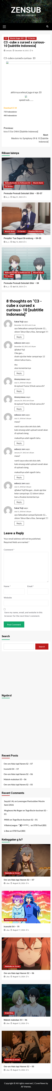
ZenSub (26, 10)
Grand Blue (9, 1013)
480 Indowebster (10, 115)
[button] (4, 26)
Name (7, 586)
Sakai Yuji (18, 321)
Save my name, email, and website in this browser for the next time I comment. (23, 614)
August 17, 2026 (19, 930)
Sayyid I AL (9, 801)
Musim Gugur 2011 (17, 38)
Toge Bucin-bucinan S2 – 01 (25, 819)
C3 (6, 38)
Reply (19, 337)
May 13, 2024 (18, 242)
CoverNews (40, 1083)
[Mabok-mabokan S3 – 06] (26, 1000)
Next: (29, 138)
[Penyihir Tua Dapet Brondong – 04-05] (26, 218)
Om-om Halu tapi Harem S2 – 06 (18, 774)
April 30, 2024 (18, 287)
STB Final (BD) (39, 825)
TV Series (31, 38)
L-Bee (6, 831)
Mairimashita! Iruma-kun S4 (15, 920)
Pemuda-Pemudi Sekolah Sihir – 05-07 (23, 193)
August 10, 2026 (19, 1070)
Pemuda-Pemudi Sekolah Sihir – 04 (21, 283)
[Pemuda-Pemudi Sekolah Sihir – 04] (26, 263)
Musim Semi (38, 183)
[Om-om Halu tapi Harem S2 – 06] (26, 953)
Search (6, 636)
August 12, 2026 (19, 1023)
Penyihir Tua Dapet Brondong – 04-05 (22, 238)
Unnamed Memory (35, 231)
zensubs (9, 51)
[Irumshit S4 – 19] (26, 907)
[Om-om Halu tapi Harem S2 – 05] (26, 1047)
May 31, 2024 (18, 197)
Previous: (21, 130)
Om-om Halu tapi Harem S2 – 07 (18, 763)
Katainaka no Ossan (12, 873)
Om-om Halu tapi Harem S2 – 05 (18, 784)
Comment (9, 549)
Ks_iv (7, 197)
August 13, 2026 (19, 977)
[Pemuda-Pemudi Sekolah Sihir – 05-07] (26, 174)
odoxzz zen (19, 342)
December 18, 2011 (22, 51)
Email (30, 586)
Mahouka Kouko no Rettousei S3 (17, 183)
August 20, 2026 (19, 883)
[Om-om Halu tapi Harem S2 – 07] (26, 860)
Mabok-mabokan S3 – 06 (15, 779)
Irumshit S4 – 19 (11, 769)
